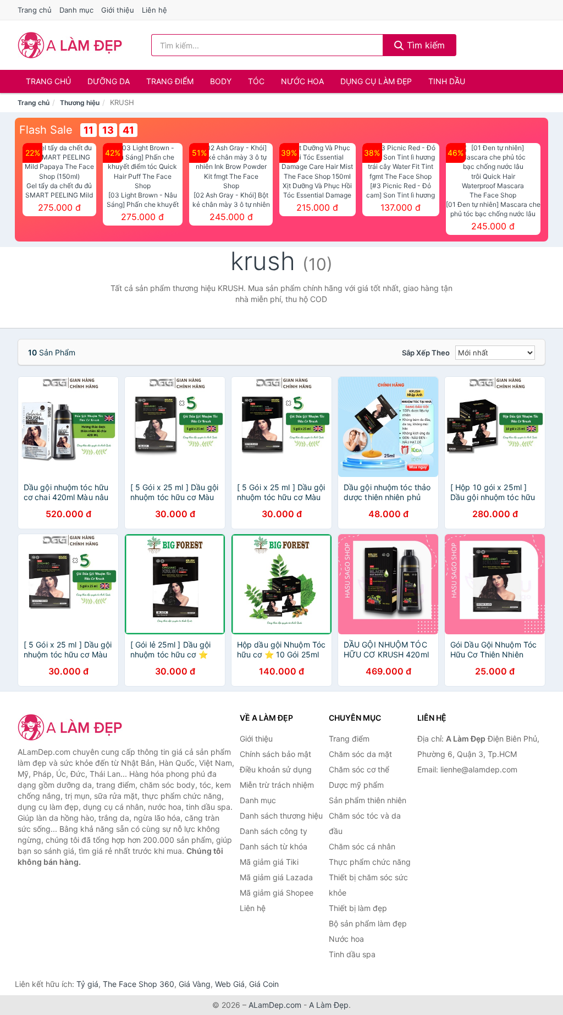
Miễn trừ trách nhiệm (277, 784)
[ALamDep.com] (70, 45)
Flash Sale (46, 129)
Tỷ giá (87, 984)
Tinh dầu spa (352, 954)
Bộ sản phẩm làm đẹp (368, 923)
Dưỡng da (108, 81)
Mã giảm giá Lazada (276, 877)
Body (220, 81)
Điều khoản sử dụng (276, 769)
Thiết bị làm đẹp (358, 908)
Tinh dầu (446, 81)
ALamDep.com (275, 1004)
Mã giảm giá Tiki (269, 861)
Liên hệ (154, 10)
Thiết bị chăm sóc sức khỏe (368, 885)
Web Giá (230, 984)
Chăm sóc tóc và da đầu (365, 823)
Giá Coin (264, 984)
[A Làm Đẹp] (73, 727)
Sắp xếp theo (426, 352)
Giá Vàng (195, 984)
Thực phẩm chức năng (370, 861)
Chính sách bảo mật (275, 754)
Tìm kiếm (424, 45)
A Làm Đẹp (329, 1004)
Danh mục (76, 10)
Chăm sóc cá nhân (362, 846)
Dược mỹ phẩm (356, 784)
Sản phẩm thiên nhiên (367, 800)
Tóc (256, 81)
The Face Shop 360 (138, 984)
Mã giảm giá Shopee (276, 892)
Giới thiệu (117, 10)
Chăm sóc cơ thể (359, 769)
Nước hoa (302, 81)
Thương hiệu (80, 102)
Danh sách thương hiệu (281, 815)
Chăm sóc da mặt (360, 754)
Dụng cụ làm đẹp (376, 81)
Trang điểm (170, 81)
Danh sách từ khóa (273, 846)
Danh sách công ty (273, 831)
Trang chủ (35, 10)
